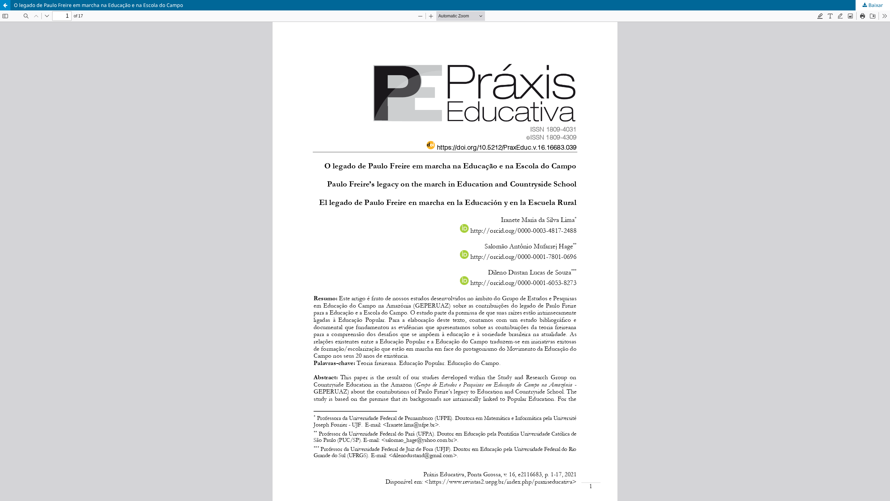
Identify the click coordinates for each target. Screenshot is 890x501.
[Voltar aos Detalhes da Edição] (5, 5)
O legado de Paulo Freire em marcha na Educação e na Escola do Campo (98, 5)
